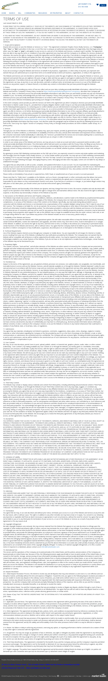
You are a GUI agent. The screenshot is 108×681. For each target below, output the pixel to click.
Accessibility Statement (67, 676)
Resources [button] (42, 13)
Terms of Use (33, 676)
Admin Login (87, 676)
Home (4, 13)
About (67, 13)
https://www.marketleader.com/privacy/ (33, 119)
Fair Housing (52, 676)
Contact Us (78, 13)
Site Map (78, 676)
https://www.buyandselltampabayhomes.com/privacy (62, 91)
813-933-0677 (55, 660)
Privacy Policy (43, 676)
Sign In (103, 5)
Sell (19, 13)
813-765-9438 (83, 7)
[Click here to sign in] (97, 5)
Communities (29, 13)
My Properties (56, 13)
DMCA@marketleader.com (50, 547)
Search (12, 13)
